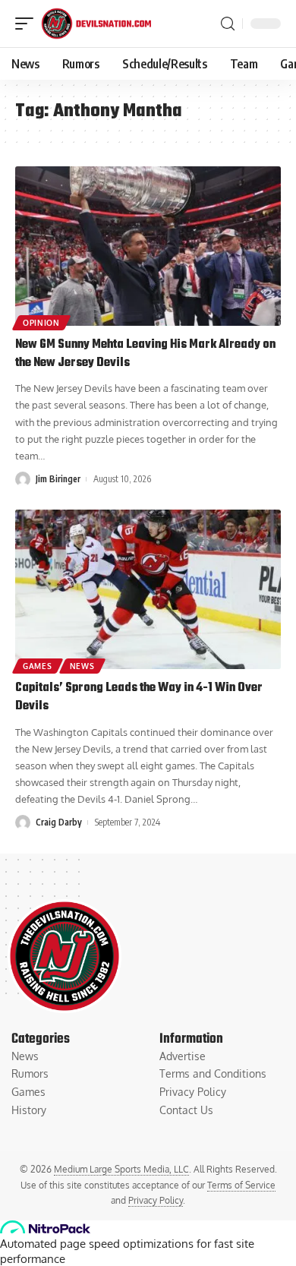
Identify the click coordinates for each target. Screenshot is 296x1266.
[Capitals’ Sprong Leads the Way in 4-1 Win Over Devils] (148, 589)
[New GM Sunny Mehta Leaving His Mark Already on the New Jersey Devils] (148, 246)
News (82, 666)
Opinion (41, 322)
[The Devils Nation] (96, 23)
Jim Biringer (58, 479)
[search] (227, 24)
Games (37, 666)
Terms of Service (241, 1185)
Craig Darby (59, 822)
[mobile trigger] (28, 23)
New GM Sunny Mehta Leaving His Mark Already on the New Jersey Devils (145, 354)
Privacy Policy (155, 1200)
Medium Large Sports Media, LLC (121, 1169)
